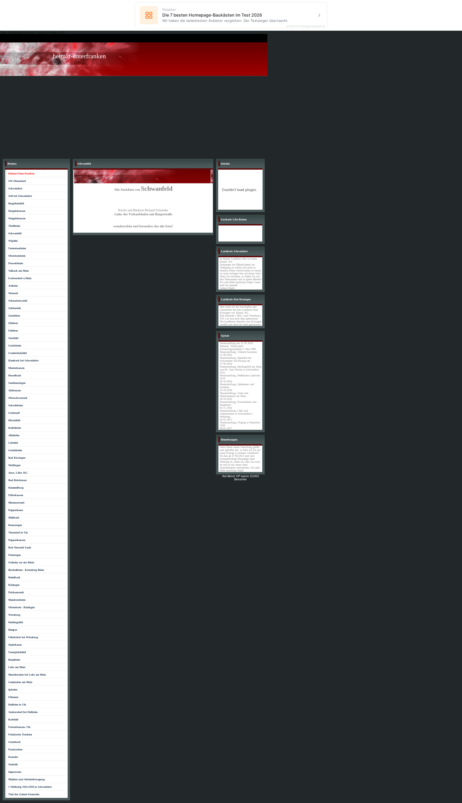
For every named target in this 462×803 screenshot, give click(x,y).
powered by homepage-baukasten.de (306, 26)
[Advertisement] (231, 116)
